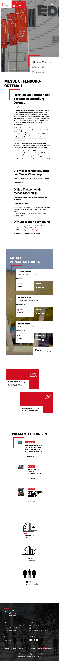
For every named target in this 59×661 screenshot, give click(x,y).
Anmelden (8, 640)
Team (46, 67)
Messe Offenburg (39, 72)
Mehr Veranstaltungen (43, 351)
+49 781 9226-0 (37, 626)
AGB (42, 648)
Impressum (14, 648)
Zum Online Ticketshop (22, 203)
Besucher (38, 62)
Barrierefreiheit (49, 648)
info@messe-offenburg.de (30, 230)
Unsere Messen (19, 182)
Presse (37, 67)
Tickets (38, 287)
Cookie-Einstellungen (34, 648)
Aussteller (48, 62)
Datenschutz (22, 648)
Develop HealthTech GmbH (35, 654)
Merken (38, 283)
